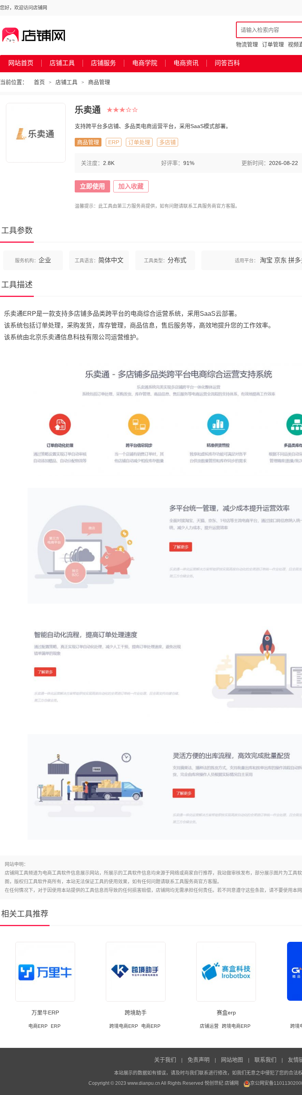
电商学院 (144, 63)
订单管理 (273, 44)
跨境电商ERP (123, 1026)
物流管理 (247, 44)
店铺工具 (62, 63)
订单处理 (139, 142)
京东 (280, 260)
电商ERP (38, 1026)
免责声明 (199, 1060)
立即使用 (92, 186)
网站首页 (20, 63)
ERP (113, 142)
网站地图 (232, 1060)
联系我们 (265, 1060)
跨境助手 (136, 1012)
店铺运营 (209, 1026)
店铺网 (232, 1083)
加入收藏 (131, 186)
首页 (39, 82)
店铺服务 (103, 63)
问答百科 (227, 63)
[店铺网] (34, 35)
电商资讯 (186, 63)
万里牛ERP (45, 1012)
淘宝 (266, 260)
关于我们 (165, 1060)
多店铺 (167, 142)
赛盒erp (226, 1012)
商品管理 (99, 82)
